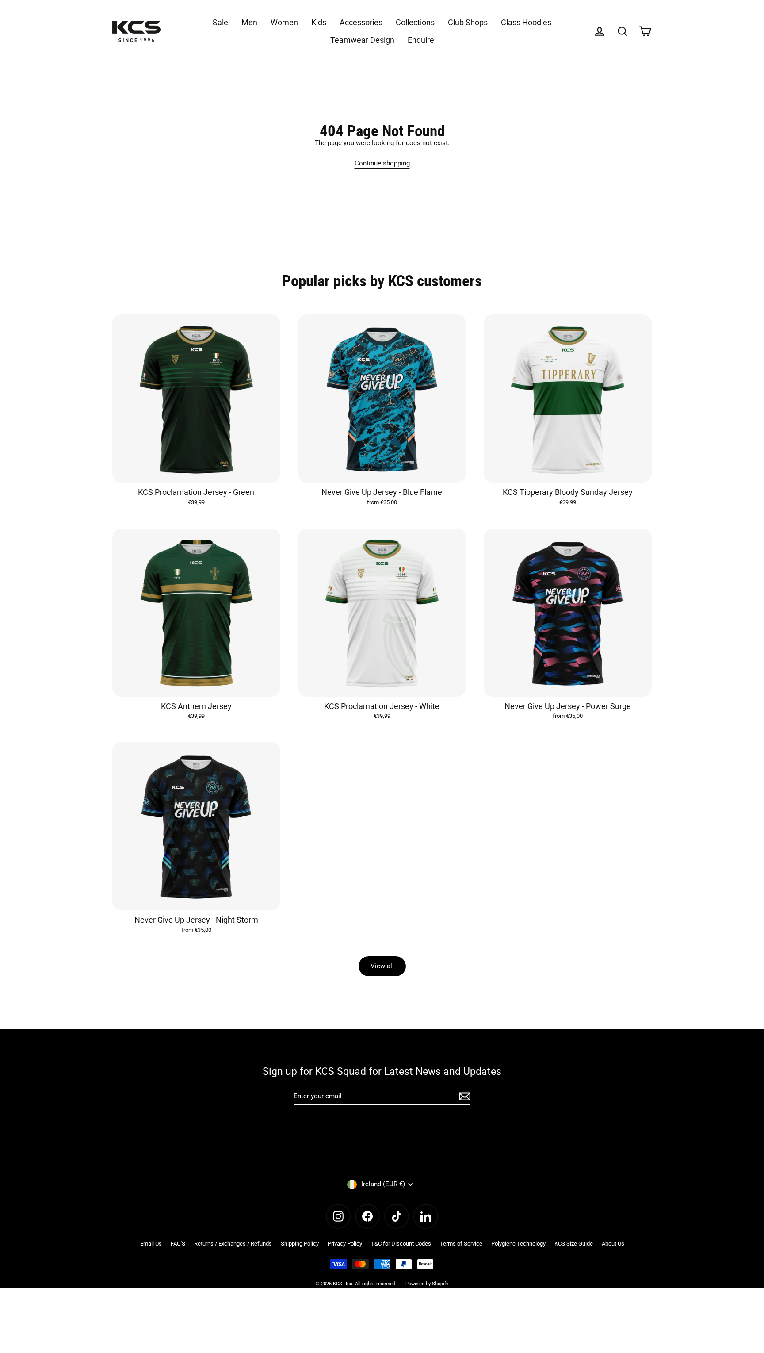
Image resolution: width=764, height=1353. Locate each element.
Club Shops (468, 22)
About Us (613, 1243)
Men (249, 22)
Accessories (361, 22)
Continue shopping (382, 163)
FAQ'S (178, 1243)
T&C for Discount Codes (401, 1243)
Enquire (421, 40)
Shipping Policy (300, 1243)
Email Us (151, 1243)
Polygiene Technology (518, 1243)
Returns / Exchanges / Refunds (233, 1243)
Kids (318, 22)
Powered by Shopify (426, 1284)
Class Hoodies (526, 22)
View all (382, 966)
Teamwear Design (362, 40)
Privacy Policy (345, 1243)
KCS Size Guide (573, 1243)
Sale (220, 22)
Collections (415, 22)
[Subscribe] (463, 1096)
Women (284, 22)
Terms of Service (461, 1243)
